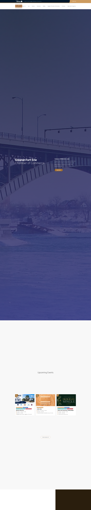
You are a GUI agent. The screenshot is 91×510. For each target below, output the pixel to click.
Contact (63, 6)
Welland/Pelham (28, 408)
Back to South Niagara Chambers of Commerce (33, 1)
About (23, 6)
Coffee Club (39, 409)
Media (44, 6)
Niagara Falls (25, 407)
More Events (45, 437)
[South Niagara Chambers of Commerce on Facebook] (72, 1)
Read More (59, 170)
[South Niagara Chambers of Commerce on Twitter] (74, 1)
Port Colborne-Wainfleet (20, 408)
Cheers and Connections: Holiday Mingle (66, 410)
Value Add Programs (71, 6)
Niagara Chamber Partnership (54, 6)
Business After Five (20, 410)
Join (29, 6)
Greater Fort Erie (19, 407)
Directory (39, 6)
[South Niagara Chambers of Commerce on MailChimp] (75, 1)
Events (33, 6)
